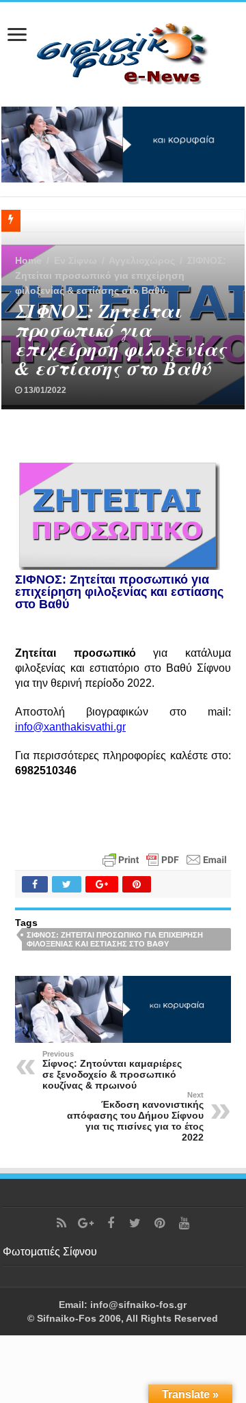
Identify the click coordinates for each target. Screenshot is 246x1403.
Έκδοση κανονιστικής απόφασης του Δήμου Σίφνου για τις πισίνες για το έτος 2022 (135, 1117)
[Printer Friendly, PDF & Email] (164, 858)
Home (28, 260)
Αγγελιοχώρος (142, 260)
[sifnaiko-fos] (123, 52)
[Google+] (86, 1223)
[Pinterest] (160, 1223)
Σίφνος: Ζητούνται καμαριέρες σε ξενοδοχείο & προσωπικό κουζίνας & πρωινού (112, 1070)
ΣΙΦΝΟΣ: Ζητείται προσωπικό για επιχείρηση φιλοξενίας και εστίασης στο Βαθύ (115, 939)
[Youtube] (184, 1223)
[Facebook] (111, 1223)
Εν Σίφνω (75, 260)
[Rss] (61, 1223)
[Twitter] (135, 1223)
